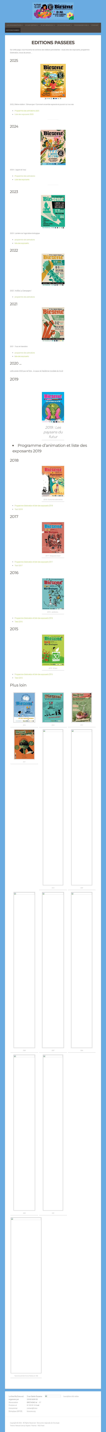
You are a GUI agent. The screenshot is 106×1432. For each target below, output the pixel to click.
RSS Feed (41, 1426)
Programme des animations (25, 176)
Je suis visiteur (31, 25)
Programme (30, 445)
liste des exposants (22, 243)
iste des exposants (22, 356)
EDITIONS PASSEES (12, 30)
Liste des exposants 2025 (24, 114)
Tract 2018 (19, 509)
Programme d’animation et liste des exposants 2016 (34, 618)
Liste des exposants (22, 180)
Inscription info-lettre (71, 1396)
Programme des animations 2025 (27, 111)
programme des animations (25, 240)
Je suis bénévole (47, 25)
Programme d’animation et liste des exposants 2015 (34, 674)
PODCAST (95, 25)
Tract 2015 (19, 678)
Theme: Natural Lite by (17, 1426)
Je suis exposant (63, 25)
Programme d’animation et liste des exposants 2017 (34, 562)
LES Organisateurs (14, 25)
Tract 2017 (19, 565)
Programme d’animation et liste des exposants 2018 (34, 506)
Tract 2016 (19, 622)
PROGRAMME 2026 (80, 25)
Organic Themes (31, 1426)
